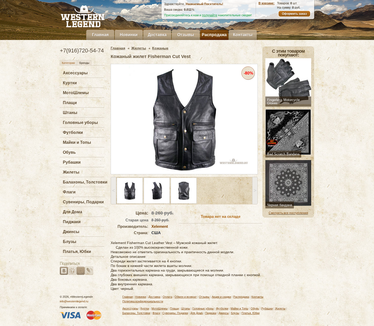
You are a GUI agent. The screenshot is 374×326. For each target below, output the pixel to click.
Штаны (70, 112)
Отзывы (185, 35)
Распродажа (214, 35)
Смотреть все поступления (288, 213)
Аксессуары (75, 73)
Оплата (167, 296)
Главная (100, 35)
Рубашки (72, 162)
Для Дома (72, 212)
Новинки (129, 35)
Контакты (243, 35)
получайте (209, 15)
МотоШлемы (76, 93)
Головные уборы (80, 122)
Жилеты (71, 172)
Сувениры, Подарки (83, 202)
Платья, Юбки (77, 251)
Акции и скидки (221, 296)
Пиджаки (72, 222)
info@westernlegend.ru (74, 301)
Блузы (69, 241)
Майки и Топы (77, 142)
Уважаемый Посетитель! (204, 4)
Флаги (69, 192)
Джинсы (71, 232)
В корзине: (266, 3)
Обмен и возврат (186, 296)
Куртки (70, 83)
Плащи (70, 103)
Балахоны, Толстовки (85, 182)
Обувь (69, 152)
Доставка (157, 35)
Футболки (73, 132)
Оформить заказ (294, 14)
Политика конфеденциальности (142, 301)
